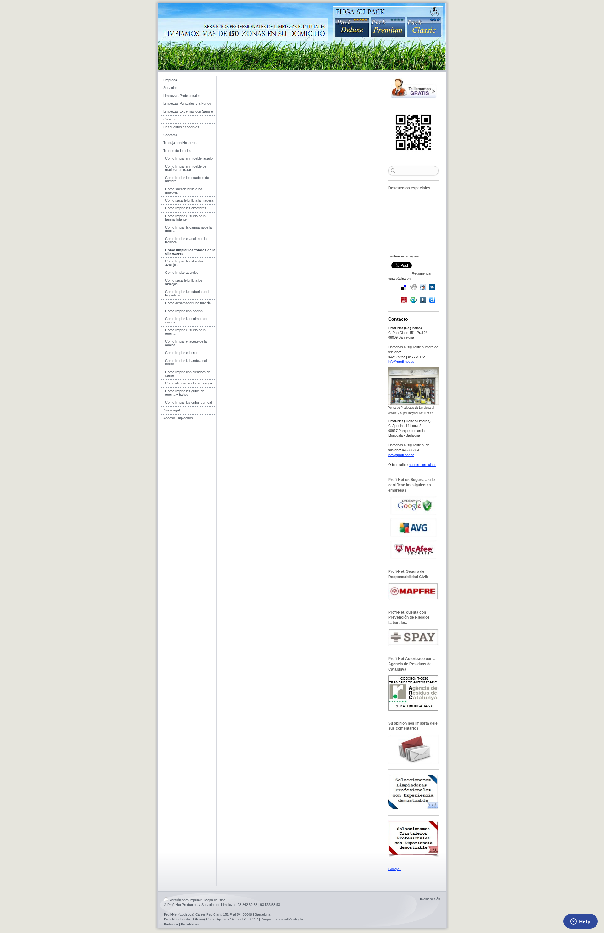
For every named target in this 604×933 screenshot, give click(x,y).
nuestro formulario (422, 464)
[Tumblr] (423, 300)
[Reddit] (423, 287)
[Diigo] (432, 300)
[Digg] (413, 287)
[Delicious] (404, 287)
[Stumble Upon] (413, 300)
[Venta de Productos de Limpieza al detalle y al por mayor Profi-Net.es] (413, 386)
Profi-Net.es (190, 924)
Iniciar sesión (430, 899)
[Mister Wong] (404, 300)
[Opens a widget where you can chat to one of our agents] (580, 922)
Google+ (394, 869)
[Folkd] (432, 287)
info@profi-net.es (401, 361)
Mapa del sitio (214, 900)
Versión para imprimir (186, 900)
